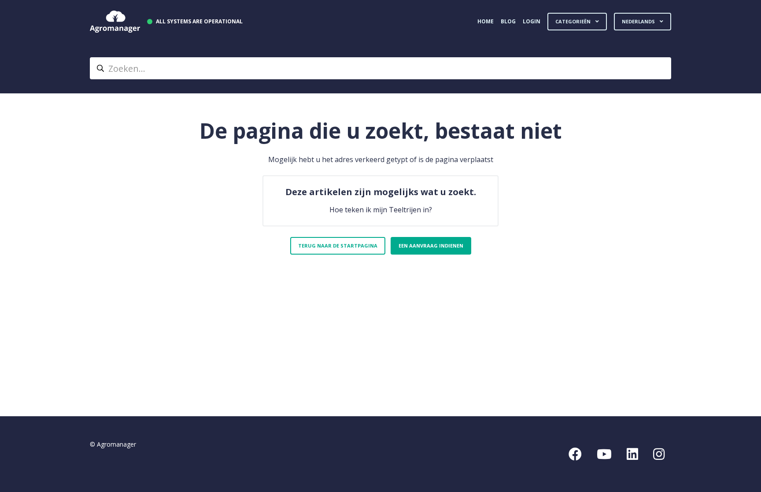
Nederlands (639, 21)
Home (485, 21)
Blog (508, 21)
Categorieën (573, 21)
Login (531, 21)
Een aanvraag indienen (431, 245)
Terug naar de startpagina (337, 245)
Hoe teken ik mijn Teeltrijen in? (380, 210)
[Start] (115, 22)
